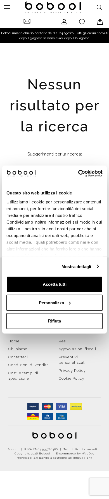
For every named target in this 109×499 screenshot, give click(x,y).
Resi (63, 341)
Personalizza (51, 302)
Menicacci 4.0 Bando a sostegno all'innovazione (54, 457)
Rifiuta (54, 321)
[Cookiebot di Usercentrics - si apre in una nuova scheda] (78, 173)
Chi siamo (17, 349)
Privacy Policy (72, 370)
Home (14, 341)
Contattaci (18, 357)
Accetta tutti (55, 284)
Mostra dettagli (76, 266)
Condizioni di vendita (28, 365)
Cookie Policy (71, 378)
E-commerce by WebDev (75, 453)
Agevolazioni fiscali (77, 349)
